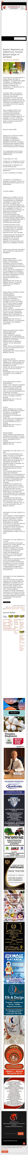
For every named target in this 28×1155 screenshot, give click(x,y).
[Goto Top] (24, 1143)
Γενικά (10, 59)
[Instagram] (13, 1129)
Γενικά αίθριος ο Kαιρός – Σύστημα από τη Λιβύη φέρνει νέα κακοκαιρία (11, 625)
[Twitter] (14, 1129)
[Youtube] (15, 1129)
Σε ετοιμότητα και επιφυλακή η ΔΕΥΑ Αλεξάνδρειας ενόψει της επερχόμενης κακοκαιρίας (6, 625)
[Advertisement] (14, 668)
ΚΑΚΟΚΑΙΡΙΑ (16, 59)
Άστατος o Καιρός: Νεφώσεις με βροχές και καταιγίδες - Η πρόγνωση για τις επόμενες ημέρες (22, 643)
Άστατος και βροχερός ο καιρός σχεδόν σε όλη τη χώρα (21, 624)
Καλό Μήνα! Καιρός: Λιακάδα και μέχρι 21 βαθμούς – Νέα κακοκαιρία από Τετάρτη (17, 626)
